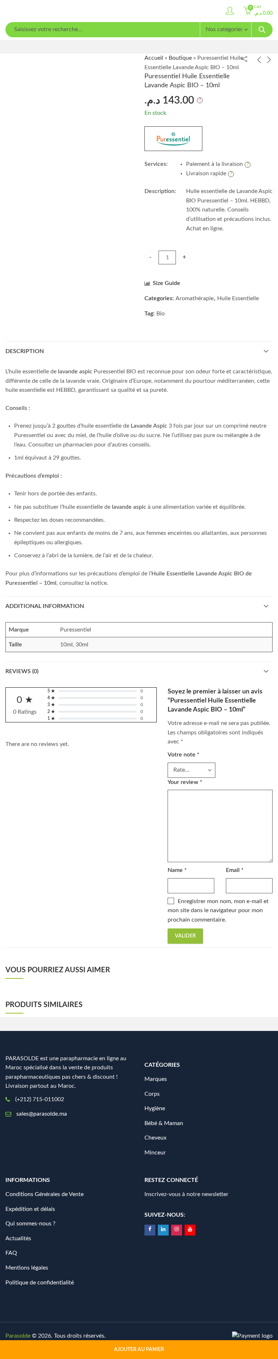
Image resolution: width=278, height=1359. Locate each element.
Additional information (44, 606)
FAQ (11, 1253)
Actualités (18, 1238)
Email (235, 870)
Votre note (183, 755)
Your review (185, 782)
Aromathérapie (195, 298)
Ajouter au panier (139, 1349)
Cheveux (155, 1138)
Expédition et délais (30, 1209)
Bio (160, 313)
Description (24, 351)
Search (262, 29)
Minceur (155, 1152)
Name (177, 870)
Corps (152, 1094)
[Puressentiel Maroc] (173, 138)
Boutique (180, 58)
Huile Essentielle (238, 298)
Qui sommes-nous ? (30, 1223)
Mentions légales (26, 1268)
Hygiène (154, 1108)
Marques (155, 1079)
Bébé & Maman (163, 1123)
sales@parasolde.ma (41, 1114)
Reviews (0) (21, 671)
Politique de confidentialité (39, 1282)
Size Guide (166, 283)
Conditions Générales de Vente (44, 1194)
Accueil (153, 58)
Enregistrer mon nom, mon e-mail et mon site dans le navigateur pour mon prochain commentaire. (218, 910)
